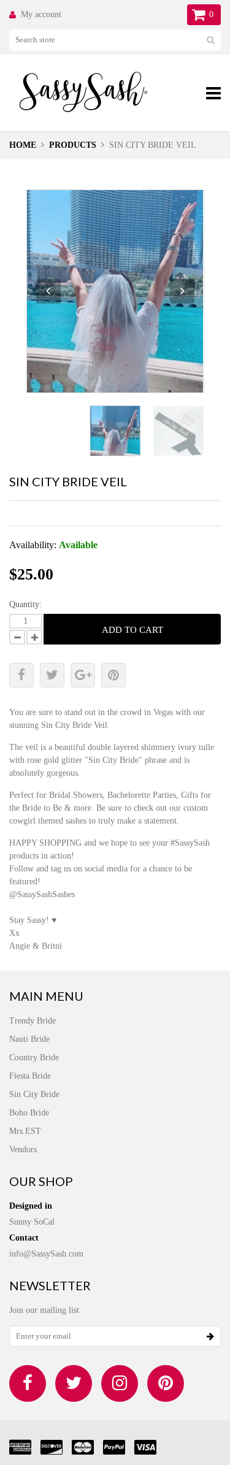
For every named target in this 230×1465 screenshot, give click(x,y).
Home (22, 145)
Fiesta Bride (30, 1076)
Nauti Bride (29, 1039)
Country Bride (34, 1057)
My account (41, 14)
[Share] (21, 675)
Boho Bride (29, 1112)
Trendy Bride (32, 1020)
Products (72, 145)
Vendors (23, 1149)
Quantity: (25, 604)
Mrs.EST (25, 1131)
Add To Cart (132, 630)
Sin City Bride (34, 1094)
